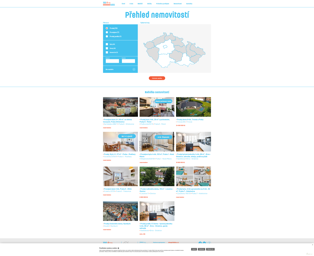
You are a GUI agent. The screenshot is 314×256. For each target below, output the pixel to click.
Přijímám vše (210, 249)
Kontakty (189, 4)
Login (209, 243)
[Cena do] (128, 61)
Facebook (200, 243)
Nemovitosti (178, 4)
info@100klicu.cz (173, 242)
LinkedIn (204, 243)
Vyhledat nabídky (157, 78)
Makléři (140, 4)
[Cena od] (112, 61)
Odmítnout (201, 249)
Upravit (194, 249)
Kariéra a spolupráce (159, 242)
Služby (149, 4)
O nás (131, 4)
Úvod (123, 4)
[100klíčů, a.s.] (109, 4)
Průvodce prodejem (162, 4)
